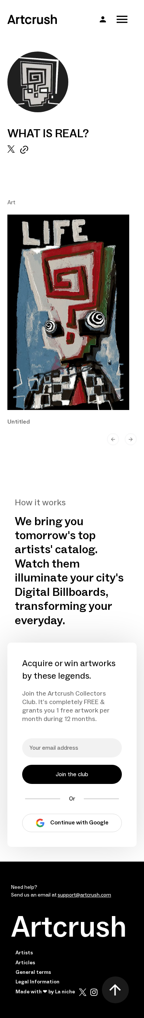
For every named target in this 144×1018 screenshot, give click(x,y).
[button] (102, 19)
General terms (33, 972)
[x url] (11, 149)
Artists (24, 953)
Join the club (72, 774)
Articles (25, 962)
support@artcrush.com (84, 895)
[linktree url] (24, 149)
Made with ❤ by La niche (45, 992)
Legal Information (37, 982)
